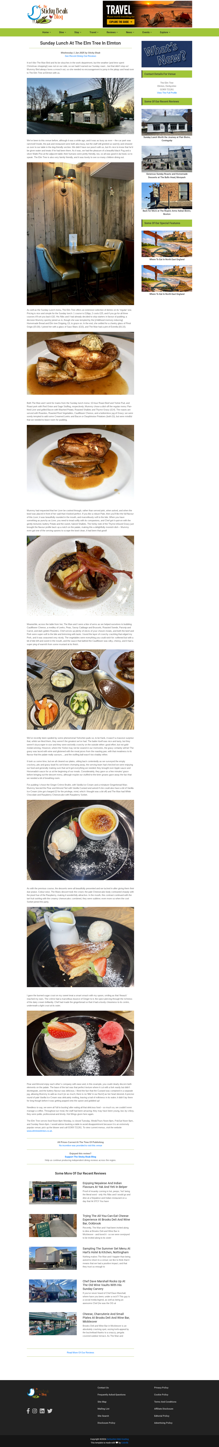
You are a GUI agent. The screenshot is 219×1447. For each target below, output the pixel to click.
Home (45, 32)
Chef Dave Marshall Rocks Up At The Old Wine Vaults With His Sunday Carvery (104, 1285)
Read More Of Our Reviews (80, 1352)
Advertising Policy (163, 1423)
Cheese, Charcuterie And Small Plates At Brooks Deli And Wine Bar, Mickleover (106, 1317)
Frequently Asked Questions (112, 1394)
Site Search (103, 1416)
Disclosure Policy (106, 1423)
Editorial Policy (161, 1416)
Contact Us (103, 1387)
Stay (76, 32)
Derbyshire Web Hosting (118, 1439)
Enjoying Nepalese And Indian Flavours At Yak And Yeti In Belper (105, 1185)
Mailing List (103, 1408)
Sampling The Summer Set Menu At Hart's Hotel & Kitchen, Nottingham (106, 1250)
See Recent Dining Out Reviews (80, 56)
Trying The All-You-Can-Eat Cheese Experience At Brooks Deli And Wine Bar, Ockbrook (106, 1219)
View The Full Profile (167, 92)
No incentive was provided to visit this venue (80, 1145)
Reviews (111, 32)
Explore (164, 32)
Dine (61, 32)
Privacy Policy (161, 1387)
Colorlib (124, 1442)
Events (146, 32)
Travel (93, 32)
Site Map (102, 1401)
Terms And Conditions (165, 1401)
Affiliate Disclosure (163, 1408)
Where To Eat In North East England (166, 259)
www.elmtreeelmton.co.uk (39, 1131)
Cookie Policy (161, 1394)
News (129, 32)
